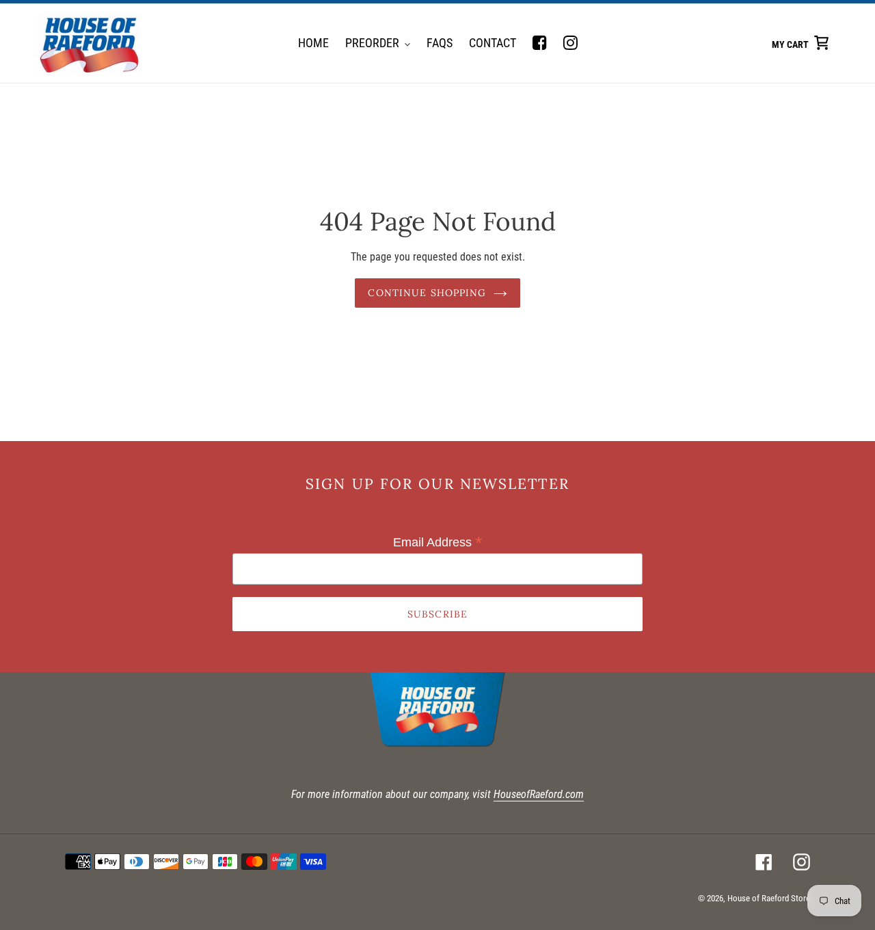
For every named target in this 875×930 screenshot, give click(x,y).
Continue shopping (427, 293)
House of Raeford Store (768, 898)
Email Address (438, 542)
